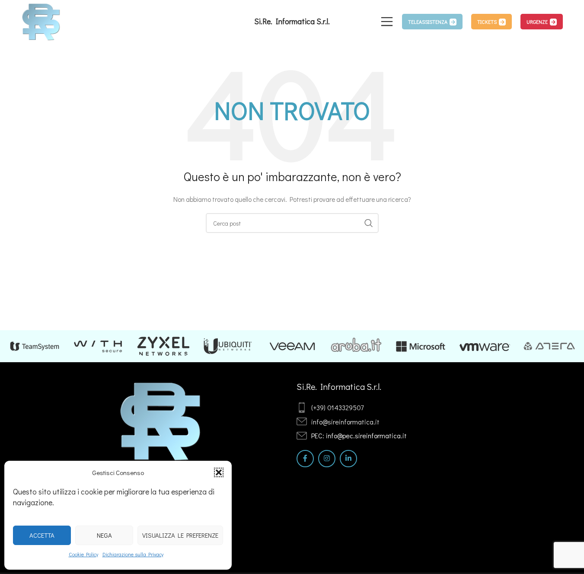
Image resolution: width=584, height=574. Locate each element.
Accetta (41, 535)
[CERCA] (369, 223)
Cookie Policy (83, 554)
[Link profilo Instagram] (326, 458)
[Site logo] (41, 20)
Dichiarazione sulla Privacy (132, 554)
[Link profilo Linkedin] (348, 458)
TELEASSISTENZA (427, 21)
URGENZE (537, 21)
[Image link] (161, 420)
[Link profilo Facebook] (305, 458)
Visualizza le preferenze (180, 535)
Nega (104, 535)
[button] (218, 472)
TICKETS (487, 21)
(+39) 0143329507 (337, 407)
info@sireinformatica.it (345, 421)
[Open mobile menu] (387, 21)
